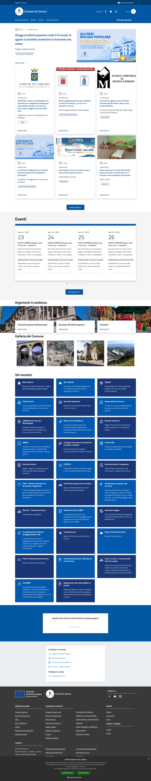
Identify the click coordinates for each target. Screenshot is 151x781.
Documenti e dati (21, 734)
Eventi (108, 733)
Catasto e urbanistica (53, 730)
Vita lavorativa (51, 719)
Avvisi (21, 29)
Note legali (79, 756)
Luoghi (108, 729)
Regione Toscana (21, 2)
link (95, 769)
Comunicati (110, 716)
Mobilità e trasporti (52, 738)
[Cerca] (133, 11)
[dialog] (75, 768)
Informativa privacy (82, 752)
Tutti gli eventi (73, 292)
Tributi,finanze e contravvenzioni (87, 719)
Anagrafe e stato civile (53, 712)
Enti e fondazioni (21, 723)
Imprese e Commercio (53, 723)
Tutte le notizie (74, 207)
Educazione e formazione (84, 712)
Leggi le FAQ (50, 756)
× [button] (148, 758)
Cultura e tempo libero (53, 716)
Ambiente (79, 723)
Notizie (65, 163)
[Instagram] (115, 11)
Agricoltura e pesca (82, 734)
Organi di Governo (21, 712)
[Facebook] (105, 11)
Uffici (17, 719)
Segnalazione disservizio (54, 752)
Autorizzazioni (81, 730)
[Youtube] (110, 11)
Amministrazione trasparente (86, 749)
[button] (75, 777)
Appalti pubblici (51, 727)
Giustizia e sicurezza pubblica (86, 715)
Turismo (48, 734)
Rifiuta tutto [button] (84, 773)
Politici (17, 727)
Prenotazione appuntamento (55, 749)
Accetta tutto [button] (67, 773)
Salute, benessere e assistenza (86, 727)
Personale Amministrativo (24, 730)
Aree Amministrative (22, 716)
